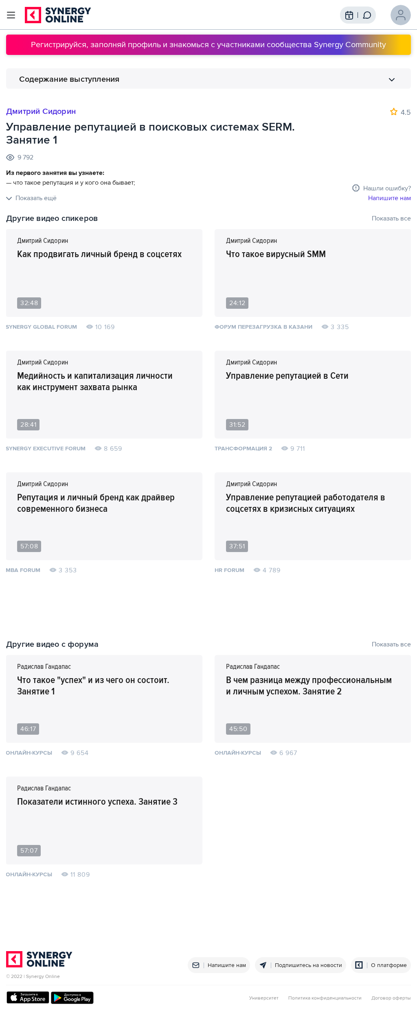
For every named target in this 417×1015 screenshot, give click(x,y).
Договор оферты (391, 998)
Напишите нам (389, 198)
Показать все (391, 218)
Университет (264, 998)
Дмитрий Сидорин (41, 111)
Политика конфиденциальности (325, 998)
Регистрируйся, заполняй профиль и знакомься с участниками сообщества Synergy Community (208, 45)
